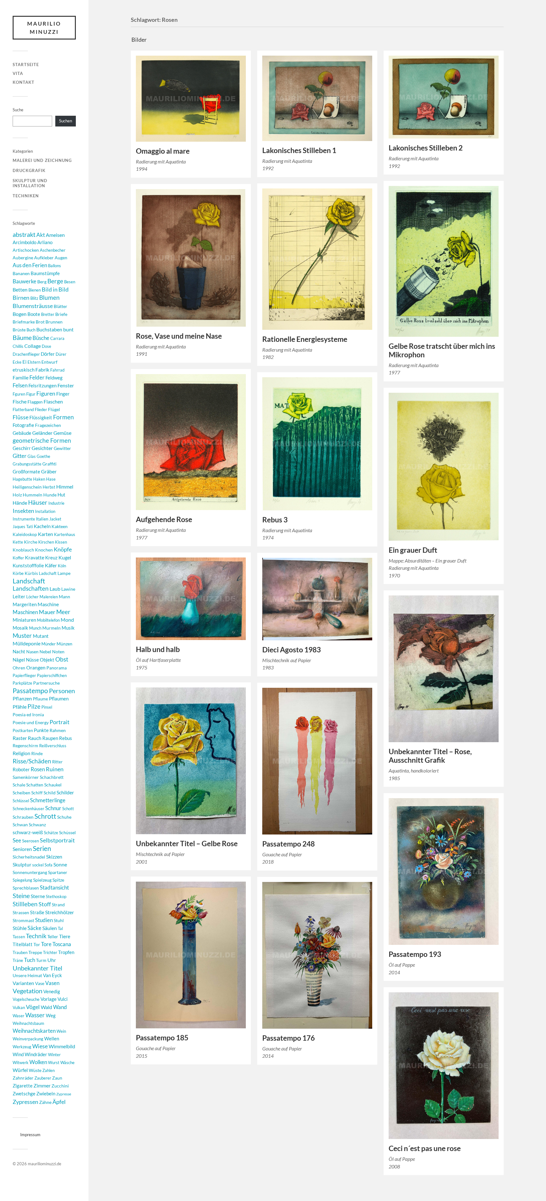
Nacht (19, 651)
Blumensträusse (33, 305)
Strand (58, 904)
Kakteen (60, 526)
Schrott (45, 816)
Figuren (45, 393)
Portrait (60, 722)
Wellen (51, 1038)
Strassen (21, 912)
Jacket (55, 518)
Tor (36, 944)
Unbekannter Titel (37, 968)
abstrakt (24, 234)
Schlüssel (21, 800)
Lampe (64, 573)
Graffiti (49, 463)
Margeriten (25, 604)
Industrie (56, 503)
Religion (21, 753)
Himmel (64, 486)
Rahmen (58, 730)
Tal (60, 928)
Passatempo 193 (415, 954)
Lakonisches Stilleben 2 (426, 148)
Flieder (41, 409)
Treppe (35, 952)
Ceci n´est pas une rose (425, 1148)
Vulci (63, 999)
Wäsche (67, 1062)
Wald (46, 1007)
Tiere (64, 936)
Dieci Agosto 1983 (291, 649)
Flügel (54, 409)
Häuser (37, 502)
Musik (68, 628)
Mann (64, 596)
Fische (20, 401)
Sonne (60, 864)
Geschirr (22, 448)
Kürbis (31, 573)
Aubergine (23, 257)
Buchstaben (49, 329)
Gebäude (22, 433)
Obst (61, 659)
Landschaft (29, 581)
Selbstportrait (57, 840)
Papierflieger (24, 675)
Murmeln (51, 628)
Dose (46, 346)
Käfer (51, 565)
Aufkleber (44, 257)
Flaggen (35, 401)
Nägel (19, 659)
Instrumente (24, 518)
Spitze (58, 880)
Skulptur (22, 864)
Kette (18, 542)
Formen (63, 417)
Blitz (34, 298)
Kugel (64, 557)
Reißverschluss (52, 745)
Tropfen (66, 952)
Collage (32, 346)
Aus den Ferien (30, 265)
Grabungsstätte (27, 463)
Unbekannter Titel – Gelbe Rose (187, 843)
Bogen (20, 314)
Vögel (33, 1006)
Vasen (52, 983)
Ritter (57, 761)
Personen (62, 690)
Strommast (23, 920)
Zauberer (42, 1078)
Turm (41, 960)
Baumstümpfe (45, 273)
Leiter (19, 596)
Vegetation (27, 991)
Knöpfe (63, 549)
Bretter (47, 314)
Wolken (38, 1062)
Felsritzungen (42, 385)
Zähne (45, 1102)
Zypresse (63, 1094)
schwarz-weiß (28, 832)
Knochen (44, 549)
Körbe (18, 573)
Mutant (41, 636)
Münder (48, 643)
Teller (52, 936)
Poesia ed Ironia (28, 714)
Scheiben (21, 792)
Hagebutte (22, 479)
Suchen (65, 120)
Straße (37, 912)
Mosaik (20, 628)
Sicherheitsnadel (29, 856)
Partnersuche (46, 683)
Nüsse (32, 659)
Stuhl (59, 920)
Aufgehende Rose (164, 519)
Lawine (68, 589)
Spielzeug (42, 880)
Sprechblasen (26, 887)
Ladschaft (48, 573)
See (17, 840)
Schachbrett (52, 777)
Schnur (53, 808)
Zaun (57, 1078)
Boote (33, 314)
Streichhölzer (59, 912)
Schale (19, 784)
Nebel (45, 651)
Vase (39, 983)
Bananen (21, 273)
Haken (39, 479)
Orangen (36, 667)
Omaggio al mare (163, 151)
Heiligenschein (27, 487)
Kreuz (51, 557)
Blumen (49, 297)
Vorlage (48, 999)
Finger (63, 394)
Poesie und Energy (31, 722)
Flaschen (53, 401)
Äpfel (59, 1101)
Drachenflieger (26, 354)
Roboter (21, 769)
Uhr (51, 960)
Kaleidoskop (25, 534)
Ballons (54, 265)
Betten (20, 290)
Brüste (19, 329)
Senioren (22, 849)
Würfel (20, 1070)
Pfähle (20, 707)
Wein (61, 1031)
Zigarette (23, 1085)
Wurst (53, 1062)
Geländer (42, 433)
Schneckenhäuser (28, 808)
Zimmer (42, 1085)
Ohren (19, 667)
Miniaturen (24, 620)
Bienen (34, 290)
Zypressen (25, 1102)
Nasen (32, 651)
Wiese (40, 1046)
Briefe (61, 314)
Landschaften (31, 588)
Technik (36, 935)
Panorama (56, 667)
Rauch (34, 738)
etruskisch (23, 370)
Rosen (38, 769)
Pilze (33, 706)
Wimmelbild (62, 1046)
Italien (42, 518)
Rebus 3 (275, 519)
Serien (42, 848)
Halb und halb (158, 649)
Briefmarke (24, 321)
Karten (45, 534)
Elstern (33, 362)
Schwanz (37, 824)
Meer (63, 611)
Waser (18, 1015)
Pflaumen (59, 698)
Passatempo (30, 690)
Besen (69, 281)
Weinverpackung (28, 1038)
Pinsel (46, 707)
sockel (38, 864)
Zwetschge (24, 1093)
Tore (46, 944)
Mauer (47, 612)
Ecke (17, 362)
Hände (20, 503)
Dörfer (48, 354)
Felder (37, 377)
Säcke (34, 928)
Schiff (37, 792)
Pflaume (40, 698)
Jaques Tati (23, 526)
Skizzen (54, 856)
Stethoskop (56, 896)
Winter (54, 1054)
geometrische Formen (42, 440)
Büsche (41, 338)
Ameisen (55, 235)
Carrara (57, 338)
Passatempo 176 (288, 1038)
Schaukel (53, 784)
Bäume (22, 337)
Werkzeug (22, 1046)
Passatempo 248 (288, 844)
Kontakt (23, 82)
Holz (17, 494)
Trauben (20, 952)
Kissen (61, 542)
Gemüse (62, 433)
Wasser (35, 1015)
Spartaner (57, 872)
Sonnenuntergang (30, 872)
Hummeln (32, 494)
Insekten (23, 510)
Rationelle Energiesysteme (304, 339)
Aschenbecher (52, 250)
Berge (55, 281)
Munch (35, 628)
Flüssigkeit (40, 417)
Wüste (35, 1070)
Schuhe (64, 817)
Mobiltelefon (48, 620)
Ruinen (55, 769)
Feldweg (54, 377)
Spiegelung (22, 880)
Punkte (41, 730)
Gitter (20, 456)
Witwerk (20, 1062)
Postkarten (23, 730)
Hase (51, 479)
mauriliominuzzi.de (44, 1163)
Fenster (66, 385)
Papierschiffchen (52, 675)
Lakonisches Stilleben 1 (299, 150)
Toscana (61, 944)
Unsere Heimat (27, 975)
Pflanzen (22, 698)
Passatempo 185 (162, 1037)
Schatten (34, 784)
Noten (58, 651)
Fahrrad (57, 370)
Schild (50, 792)
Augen (61, 257)
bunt (68, 329)
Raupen (50, 738)
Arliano (44, 242)
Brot (40, 321)
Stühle (20, 928)
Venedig (51, 991)
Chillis (18, 346)
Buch (31, 329)
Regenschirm (25, 745)
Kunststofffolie (28, 565)
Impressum (30, 1134)
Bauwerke (24, 281)
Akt (40, 235)
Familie (20, 377)
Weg (51, 1015)
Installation (45, 511)
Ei (24, 362)
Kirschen (46, 542)
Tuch (29, 960)
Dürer (61, 354)
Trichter (50, 952)
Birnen (21, 297)
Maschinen (25, 612)
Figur (30, 394)
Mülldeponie (26, 643)
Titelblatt (23, 944)
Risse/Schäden (32, 761)
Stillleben (25, 904)
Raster (20, 738)
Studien (44, 920)
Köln (62, 565)
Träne (18, 960)
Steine (21, 895)
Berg (41, 281)
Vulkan (19, 1007)
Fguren (19, 394)
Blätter (60, 306)
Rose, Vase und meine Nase (179, 336)
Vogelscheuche (26, 999)
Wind (18, 1054)
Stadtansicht (54, 887)
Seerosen (30, 840)
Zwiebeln (45, 1093)
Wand (60, 1007)
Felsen (20, 385)
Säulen (49, 928)
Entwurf (49, 362)
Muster (22, 635)
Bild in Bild (55, 289)
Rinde (37, 753)
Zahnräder (23, 1078)
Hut (61, 494)
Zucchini (60, 1085)
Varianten (23, 983)
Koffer (18, 557)
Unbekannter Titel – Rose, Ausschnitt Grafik (430, 755)
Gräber (49, 471)
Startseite (26, 64)
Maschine (48, 604)
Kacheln (42, 526)
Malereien (48, 596)
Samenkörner (26, 777)
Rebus (65, 738)
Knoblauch (23, 549)
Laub (55, 589)
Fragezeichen (48, 425)
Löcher (32, 596)
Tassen (19, 936)
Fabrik (42, 369)
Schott (68, 808)
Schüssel (67, 832)
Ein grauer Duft (413, 550)
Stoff (45, 904)
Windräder (36, 1054)
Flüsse (20, 417)
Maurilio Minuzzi (44, 27)
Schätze (51, 832)
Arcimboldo (24, 242)
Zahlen (48, 1070)
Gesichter (42, 448)
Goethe (43, 456)
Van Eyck (52, 975)
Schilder (65, 792)
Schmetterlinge (47, 800)
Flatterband (23, 409)
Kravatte (34, 557)
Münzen (64, 643)
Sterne (38, 896)
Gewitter (62, 448)
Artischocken (26, 250)
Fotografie (23, 425)
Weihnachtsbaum (28, 1023)
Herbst (49, 487)
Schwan (20, 824)
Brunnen (54, 321)
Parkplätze (22, 683)
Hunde (50, 494)
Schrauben (23, 817)
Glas (31, 456)
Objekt (47, 659)
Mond (67, 620)
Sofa (48, 864)
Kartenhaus (64, 534)
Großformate (26, 471)
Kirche (30, 542)
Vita (18, 73)
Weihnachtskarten (34, 1030)
